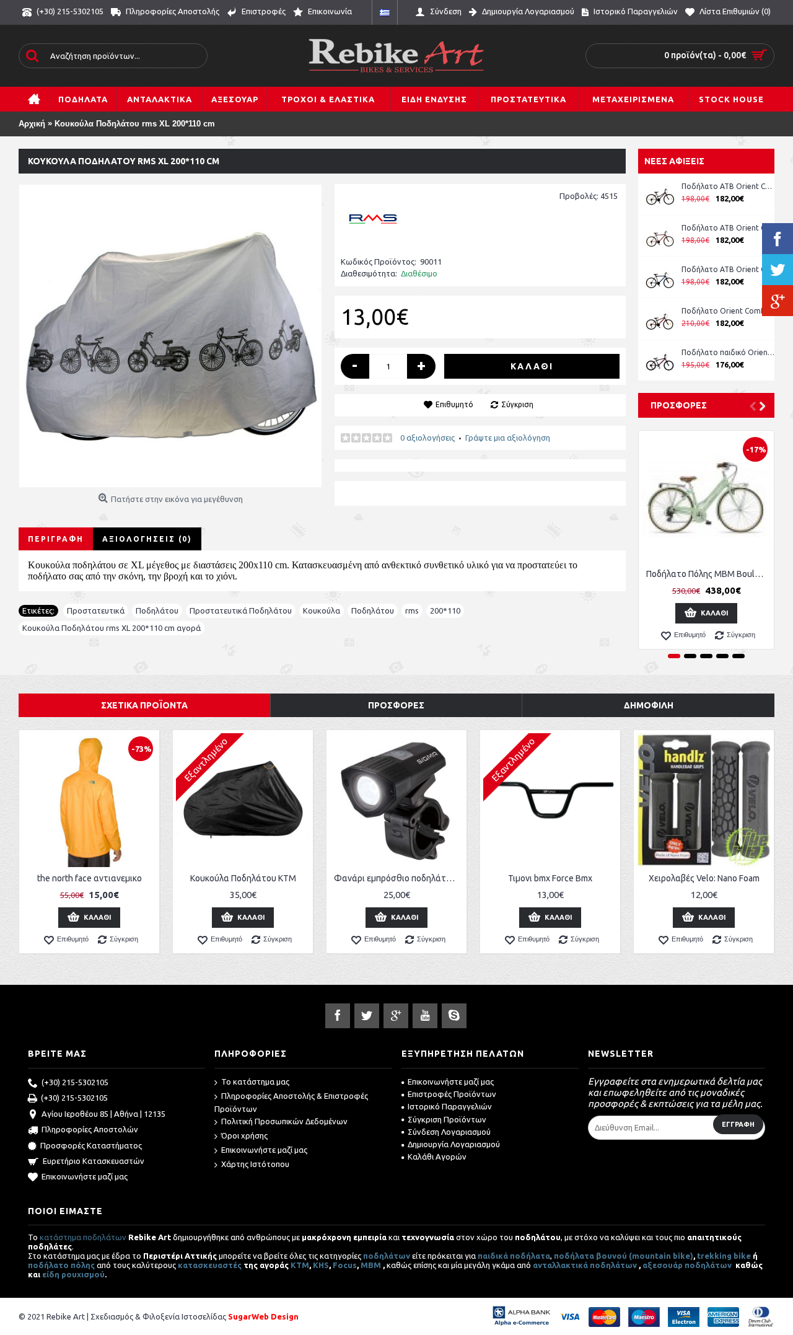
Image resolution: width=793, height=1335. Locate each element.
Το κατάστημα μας (255, 1081)
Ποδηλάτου (157, 610)
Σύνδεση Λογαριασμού (449, 1131)
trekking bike (724, 1255)
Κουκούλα (321, 610)
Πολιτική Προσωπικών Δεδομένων (284, 1121)
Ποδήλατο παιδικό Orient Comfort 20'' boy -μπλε (727, 352)
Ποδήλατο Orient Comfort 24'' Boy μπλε (727, 311)
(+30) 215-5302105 (75, 1082)
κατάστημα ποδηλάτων (83, 1237)
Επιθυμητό (454, 404)
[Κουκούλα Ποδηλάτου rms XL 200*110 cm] (170, 336)
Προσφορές (679, 405)
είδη (51, 1274)
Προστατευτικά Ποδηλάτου (241, 610)
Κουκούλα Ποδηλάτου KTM (243, 878)
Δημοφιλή (648, 705)
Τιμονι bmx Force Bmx (550, 878)
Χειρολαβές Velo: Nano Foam (704, 878)
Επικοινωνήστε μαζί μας (85, 1176)
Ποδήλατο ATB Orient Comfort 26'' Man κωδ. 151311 (727, 228)
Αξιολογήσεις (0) (147, 539)
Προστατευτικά (96, 610)
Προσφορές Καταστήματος (91, 1145)
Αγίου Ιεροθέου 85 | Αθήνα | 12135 (103, 1113)
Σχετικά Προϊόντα (144, 705)
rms (412, 610)
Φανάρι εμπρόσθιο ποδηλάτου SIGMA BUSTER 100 (398, 878)
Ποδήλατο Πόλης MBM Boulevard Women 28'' (708, 574)
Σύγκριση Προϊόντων (447, 1119)
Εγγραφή (738, 1124)
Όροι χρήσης (244, 1135)
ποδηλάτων (386, 1255)
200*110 (445, 610)
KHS (321, 1265)
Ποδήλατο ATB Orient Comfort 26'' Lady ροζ (727, 186)
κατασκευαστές (210, 1265)
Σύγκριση (517, 404)
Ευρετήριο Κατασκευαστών (93, 1161)
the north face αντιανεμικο (89, 878)
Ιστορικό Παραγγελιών (450, 1106)
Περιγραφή (56, 539)
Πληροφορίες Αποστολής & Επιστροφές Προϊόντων (291, 1102)
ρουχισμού (83, 1274)
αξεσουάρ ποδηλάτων (688, 1265)
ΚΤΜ (300, 1265)
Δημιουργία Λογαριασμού (454, 1144)
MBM (371, 1265)
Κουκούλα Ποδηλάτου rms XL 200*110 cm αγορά (111, 627)
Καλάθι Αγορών (437, 1156)
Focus (345, 1265)
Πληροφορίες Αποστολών (90, 1129)
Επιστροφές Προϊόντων (452, 1094)
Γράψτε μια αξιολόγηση (507, 437)
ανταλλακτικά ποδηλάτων (585, 1265)
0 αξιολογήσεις (427, 437)
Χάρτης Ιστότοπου (255, 1164)
